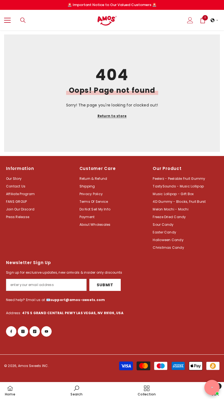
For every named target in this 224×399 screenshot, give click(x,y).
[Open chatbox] (212, 387)
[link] (76, 390)
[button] (214, 20)
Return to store (112, 116)
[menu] (7, 20)
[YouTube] (46, 331)
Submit (105, 285)
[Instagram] (23, 331)
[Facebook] (11, 331)
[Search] (23, 20)
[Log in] (190, 20)
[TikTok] (35, 331)
